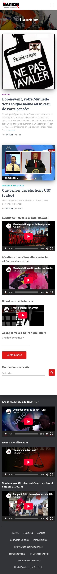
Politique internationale (13, 186)
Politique (6, 95)
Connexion (28, 533)
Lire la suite (10, 130)
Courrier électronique (13, 337)
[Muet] (47, 248)
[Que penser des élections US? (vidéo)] (28, 162)
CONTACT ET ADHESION (19, 540)
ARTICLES (41, 533)
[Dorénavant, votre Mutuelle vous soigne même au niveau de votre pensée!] (28, 61)
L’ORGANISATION (40, 540)
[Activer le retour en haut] (51, 568)
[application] (28, 236)
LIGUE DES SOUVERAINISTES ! (28, 561)
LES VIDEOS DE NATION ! (39, 554)
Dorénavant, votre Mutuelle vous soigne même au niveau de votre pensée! (26, 104)
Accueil (15, 533)
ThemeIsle (38, 567)
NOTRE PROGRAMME (17, 554)
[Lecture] (5, 248)
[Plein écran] (51, 248)
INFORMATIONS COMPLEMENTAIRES (28, 547)
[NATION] (12, 4)
